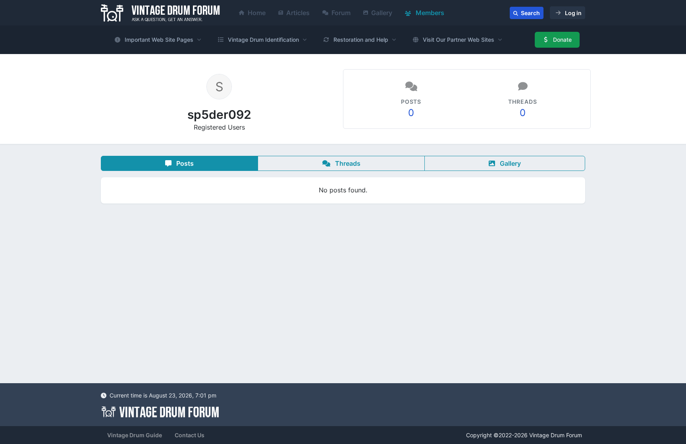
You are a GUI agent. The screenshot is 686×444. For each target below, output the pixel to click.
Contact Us (189, 435)
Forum (341, 13)
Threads (346, 163)
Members (429, 13)
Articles (298, 13)
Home (257, 13)
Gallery (381, 13)
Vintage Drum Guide (134, 435)
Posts (184, 163)
